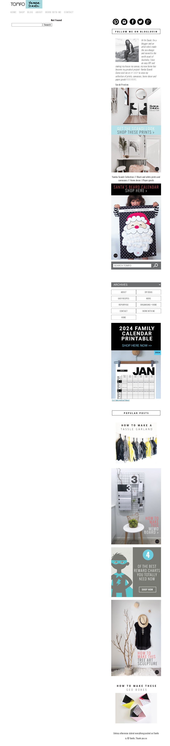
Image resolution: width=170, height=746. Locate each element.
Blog (30, 12)
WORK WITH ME (53, 12)
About (39, 12)
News (148, 298)
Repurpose (123, 304)
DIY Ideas (148, 292)
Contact (69, 12)
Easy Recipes (123, 298)
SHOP (22, 12)
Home (13, 12)
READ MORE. (131, 79)
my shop (134, 72)
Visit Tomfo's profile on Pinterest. (120, 400)
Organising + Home (148, 304)
